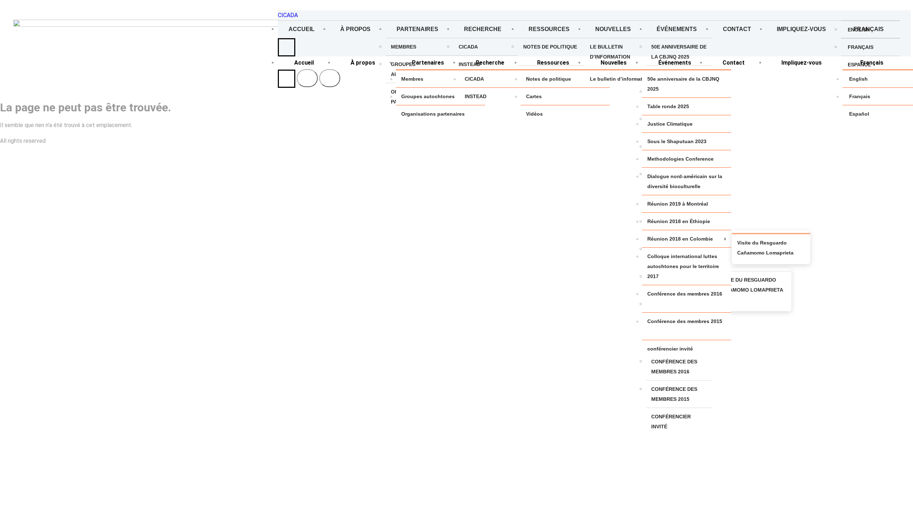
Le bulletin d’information (610, 52)
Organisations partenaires (433, 114)
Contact (737, 29)
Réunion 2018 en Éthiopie (678, 221)
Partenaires (417, 29)
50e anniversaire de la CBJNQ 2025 (679, 52)
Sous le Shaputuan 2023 (677, 141)
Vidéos (534, 114)
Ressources (549, 29)
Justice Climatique (670, 124)
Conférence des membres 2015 (674, 394)
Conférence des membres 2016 (674, 366)
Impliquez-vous (801, 29)
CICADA (288, 15)
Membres (403, 47)
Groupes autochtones (428, 96)
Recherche (483, 29)
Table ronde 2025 (668, 106)
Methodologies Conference (680, 159)
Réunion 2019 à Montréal (677, 204)
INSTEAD (469, 64)
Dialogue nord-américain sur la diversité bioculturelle (684, 181)
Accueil (302, 29)
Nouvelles (613, 29)
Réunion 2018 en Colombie (680, 239)
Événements (677, 29)
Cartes (534, 96)
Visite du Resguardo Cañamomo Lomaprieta (750, 285)
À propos (355, 29)
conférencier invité (671, 421)
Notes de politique (550, 47)
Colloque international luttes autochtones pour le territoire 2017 (683, 266)
